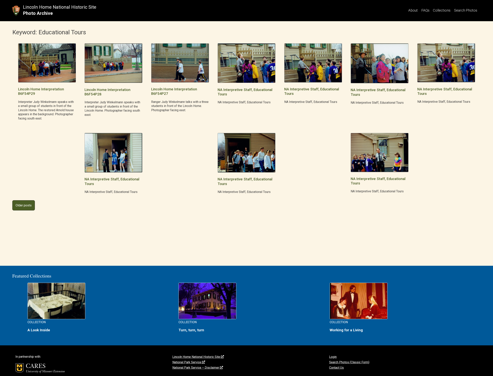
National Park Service (187, 362)
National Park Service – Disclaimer (196, 367)
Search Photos (465, 10)
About (413, 10)
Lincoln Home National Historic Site (59, 7)
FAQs (425, 10)
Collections (441, 10)
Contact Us (336, 367)
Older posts (24, 205)
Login (333, 357)
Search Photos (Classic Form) (349, 362)
